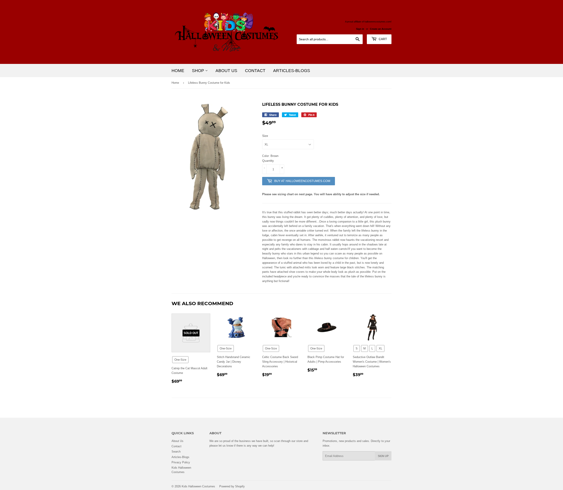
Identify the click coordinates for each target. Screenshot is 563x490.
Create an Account (380, 28)
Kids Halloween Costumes (198, 486)
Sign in (360, 28)
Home (178, 70)
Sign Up (383, 456)
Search (176, 451)
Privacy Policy (181, 462)
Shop (198, 70)
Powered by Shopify (232, 486)
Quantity (268, 160)
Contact (255, 70)
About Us (226, 70)
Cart (382, 39)
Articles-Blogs (291, 70)
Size (265, 135)
